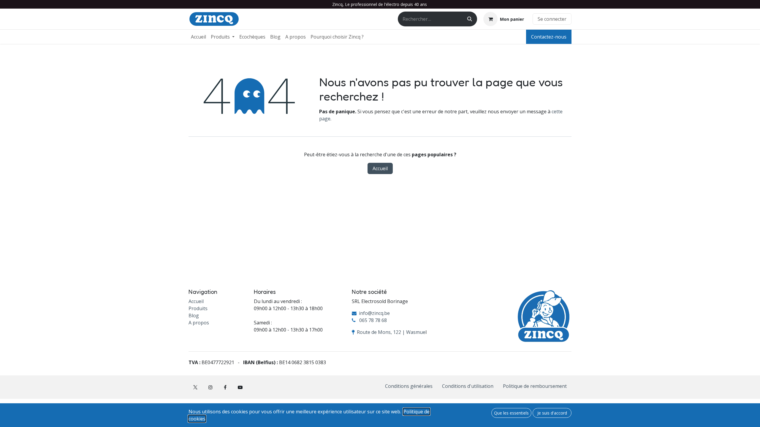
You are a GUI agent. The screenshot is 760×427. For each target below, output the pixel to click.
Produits (198, 308)
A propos (199, 322)
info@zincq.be (374, 313)
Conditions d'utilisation (467, 386)
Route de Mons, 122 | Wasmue (391, 332)
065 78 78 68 (373, 320)
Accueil (380, 168)
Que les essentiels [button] (511, 413)
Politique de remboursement (535, 386)
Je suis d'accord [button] (552, 413)
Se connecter (552, 19)
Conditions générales (409, 386)
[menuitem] (198, 37)
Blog (194, 315)
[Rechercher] (469, 19)
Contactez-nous (548, 37)
